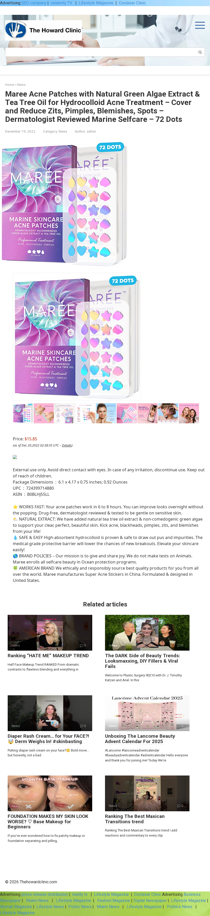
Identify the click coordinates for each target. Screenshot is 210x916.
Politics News (179, 906)
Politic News (79, 906)
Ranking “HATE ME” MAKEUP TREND (48, 656)
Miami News (37, 900)
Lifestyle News (49, 906)
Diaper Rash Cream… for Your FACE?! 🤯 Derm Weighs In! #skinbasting (48, 738)
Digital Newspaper (150, 900)
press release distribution (45, 894)
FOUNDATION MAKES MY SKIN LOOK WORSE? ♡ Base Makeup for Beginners (48, 821)
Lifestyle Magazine (96, 3)
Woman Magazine (16, 906)
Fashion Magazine (113, 900)
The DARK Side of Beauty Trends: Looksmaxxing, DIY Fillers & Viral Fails (142, 661)
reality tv (80, 894)
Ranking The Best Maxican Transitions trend (135, 819)
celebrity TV (62, 3)
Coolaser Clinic (132, 3)
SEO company (34, 3)
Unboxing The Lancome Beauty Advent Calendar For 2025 (140, 738)
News (63, 131)
